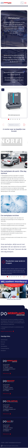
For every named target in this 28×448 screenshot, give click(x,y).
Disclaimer (3, 350)
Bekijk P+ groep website (6, 331)
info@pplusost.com (7, 429)
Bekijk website (6, 373)
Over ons (3, 341)
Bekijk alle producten (14, 124)
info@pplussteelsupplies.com (9, 409)
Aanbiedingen (4, 339)
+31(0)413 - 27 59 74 (9, 407)
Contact (3, 344)
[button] (8, 119)
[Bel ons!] (22, 3)
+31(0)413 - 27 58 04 (9, 367)
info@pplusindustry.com (8, 389)
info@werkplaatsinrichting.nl (9, 368)
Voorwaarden (4, 346)
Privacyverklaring (5, 348)
